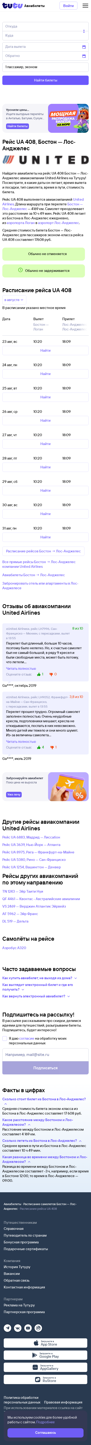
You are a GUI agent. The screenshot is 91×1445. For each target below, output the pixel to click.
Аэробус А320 (14, 948)
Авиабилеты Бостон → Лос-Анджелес (33, 575)
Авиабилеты (12, 1204)
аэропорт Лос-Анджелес (58, 223)
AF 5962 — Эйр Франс (20, 914)
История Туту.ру (17, 1267)
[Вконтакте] (17, 1326)
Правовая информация (63, 1402)
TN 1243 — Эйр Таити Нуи (22, 891)
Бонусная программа (21, 1242)
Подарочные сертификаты (26, 1249)
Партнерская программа (24, 1312)
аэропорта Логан (21, 223)
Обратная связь (17, 1280)
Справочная (14, 1228)
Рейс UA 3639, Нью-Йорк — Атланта (31, 844)
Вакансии (12, 1273)
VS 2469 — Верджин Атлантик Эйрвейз (34, 906)
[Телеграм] (7, 1326)
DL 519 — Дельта (15, 921)
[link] (17, 126)
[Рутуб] (38, 1326)
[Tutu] (12, 5)
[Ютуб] (28, 1326)
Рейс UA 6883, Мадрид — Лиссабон (31, 837)
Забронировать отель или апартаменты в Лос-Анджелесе (40, 585)
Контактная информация (24, 1287)
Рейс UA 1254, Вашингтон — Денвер (31, 867)
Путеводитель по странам (25, 1235)
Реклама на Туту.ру (19, 1305)
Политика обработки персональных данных (22, 1399)
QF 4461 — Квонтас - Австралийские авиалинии (41, 899)
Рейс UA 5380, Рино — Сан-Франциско (34, 859)
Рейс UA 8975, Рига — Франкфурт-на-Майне (38, 852)
